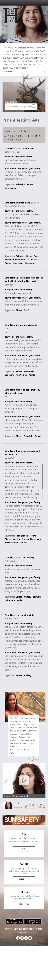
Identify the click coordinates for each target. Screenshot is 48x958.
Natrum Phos (18, 259)
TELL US (24, 891)
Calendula (29, 263)
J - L (30, 136)
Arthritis (20, 256)
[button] (42, 782)
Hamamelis (29, 371)
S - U (14, 139)
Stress (30, 184)
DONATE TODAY (24, 879)
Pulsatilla (20, 184)
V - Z (22, 139)
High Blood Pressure (26, 535)
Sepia (19, 600)
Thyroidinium (11, 542)
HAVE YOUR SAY (24, 904)
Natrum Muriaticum (31, 539)
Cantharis (9, 374)
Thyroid (23, 542)
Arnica (8, 263)
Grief (26, 310)
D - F (14, 136)
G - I (22, 136)
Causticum (18, 263)
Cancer (38, 436)
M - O (37, 136)
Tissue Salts (33, 259)
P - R (6, 139)
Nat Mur (17, 539)
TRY (24, 834)
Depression (10, 188)
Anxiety (27, 596)
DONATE (24, 864)
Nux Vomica (21, 374)
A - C (6, 136)
